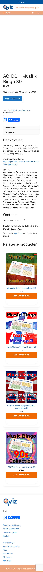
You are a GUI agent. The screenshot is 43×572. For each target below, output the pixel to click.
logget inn (18, 233)
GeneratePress (31, 569)
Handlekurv (8, 554)
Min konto (7, 561)
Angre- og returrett (11, 529)
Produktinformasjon (11, 546)
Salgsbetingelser (10, 532)
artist (11, 112)
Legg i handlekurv (12, 99)
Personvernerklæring (11, 525)
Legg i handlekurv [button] (21, 296)
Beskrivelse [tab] (10, 128)
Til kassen (7, 557)
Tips (5, 550)
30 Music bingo (16, 110)
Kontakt (6, 536)
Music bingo (26, 110)
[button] (38, 13)
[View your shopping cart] (33, 13)
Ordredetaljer (8, 543)
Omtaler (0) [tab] (10, 132)
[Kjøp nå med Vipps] (22, 99)
